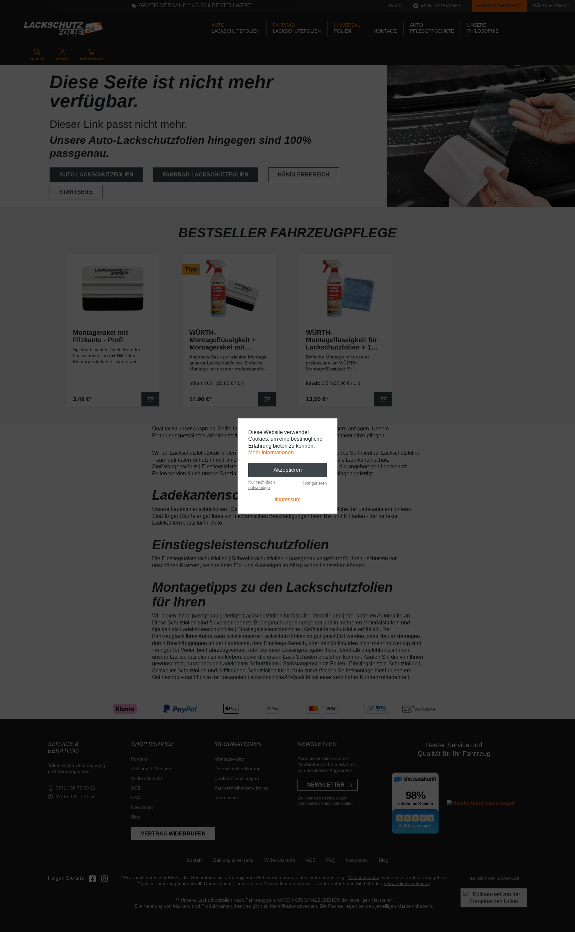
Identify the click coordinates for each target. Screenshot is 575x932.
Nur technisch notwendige (261, 485)
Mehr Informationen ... (273, 452)
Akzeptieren (288, 470)
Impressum (287, 499)
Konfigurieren (314, 483)
